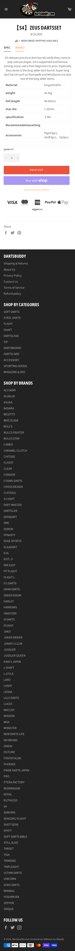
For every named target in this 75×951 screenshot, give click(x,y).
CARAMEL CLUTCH (15, 451)
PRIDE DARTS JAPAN (16, 770)
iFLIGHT (8, 626)
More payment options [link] (36, 189)
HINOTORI (10, 613)
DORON (8, 529)
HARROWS (10, 607)
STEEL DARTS (12, 318)
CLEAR (8, 469)
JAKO (7, 631)
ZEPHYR (9, 903)
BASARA (9, 408)
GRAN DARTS (12, 589)
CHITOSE (9, 457)
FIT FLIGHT (10, 571)
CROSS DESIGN (13, 487)
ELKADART (10, 547)
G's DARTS (10, 583)
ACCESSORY (11, 360)
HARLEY (9, 601)
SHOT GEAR (11, 825)
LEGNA (8, 692)
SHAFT (8, 330)
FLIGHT (8, 324)
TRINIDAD (10, 861)
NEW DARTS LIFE (14, 734)
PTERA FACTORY (14, 782)
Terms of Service (14, 288)
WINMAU (9, 891)
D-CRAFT (9, 499)
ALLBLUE (9, 396)
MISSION (9, 716)
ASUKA (8, 402)
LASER (8, 686)
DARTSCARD (11, 354)
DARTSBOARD (12, 348)
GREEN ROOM (12, 595)
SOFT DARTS (11, 312)
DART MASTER (13, 505)
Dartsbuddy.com (20, 939)
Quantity (9, 149)
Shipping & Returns (16, 263)
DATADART (10, 517)
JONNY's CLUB (13, 644)
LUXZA (8, 704)
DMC (6, 523)
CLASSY (8, 462)
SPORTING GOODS (15, 366)
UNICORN (10, 879)
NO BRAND (10, 740)
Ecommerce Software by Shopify (47, 939)
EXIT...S (8, 559)
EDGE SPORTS (12, 541)
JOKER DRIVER (13, 637)
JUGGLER (10, 650)
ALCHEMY (10, 390)
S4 (5, 806)
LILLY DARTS (11, 698)
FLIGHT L (9, 577)
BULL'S (8, 426)
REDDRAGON (12, 788)
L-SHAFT (9, 668)
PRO (6, 776)
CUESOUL (10, 493)
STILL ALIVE (11, 843)
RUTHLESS (10, 800)
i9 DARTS (9, 619)
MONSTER (10, 728)
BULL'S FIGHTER (14, 432)
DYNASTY (9, 535)
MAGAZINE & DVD (14, 372)
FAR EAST (9, 565)
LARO (7, 680)
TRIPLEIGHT (11, 867)
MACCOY (9, 710)
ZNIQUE (9, 909)
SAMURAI (9, 812)
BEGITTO (9, 414)
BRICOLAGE (11, 420)
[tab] (7, 48)
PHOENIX (9, 764)
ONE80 (8, 746)
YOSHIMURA (11, 897)
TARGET (9, 849)
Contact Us (11, 282)
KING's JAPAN (12, 662)
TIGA (6, 855)
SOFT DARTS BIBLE (15, 837)
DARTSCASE (11, 336)
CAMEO (8, 444)
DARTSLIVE (10, 511)
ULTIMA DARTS (13, 873)
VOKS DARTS (12, 885)
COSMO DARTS (13, 481)
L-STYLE (9, 674)
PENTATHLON (12, 758)
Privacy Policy (13, 275)
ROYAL (8, 794)
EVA (6, 553)
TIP (6, 342)
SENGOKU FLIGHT (15, 819)
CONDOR (9, 475)
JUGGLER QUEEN (14, 656)
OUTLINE (9, 752)
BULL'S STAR (11, 438)
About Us (9, 269)
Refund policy (12, 294)
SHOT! (8, 830)
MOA (6, 722)
